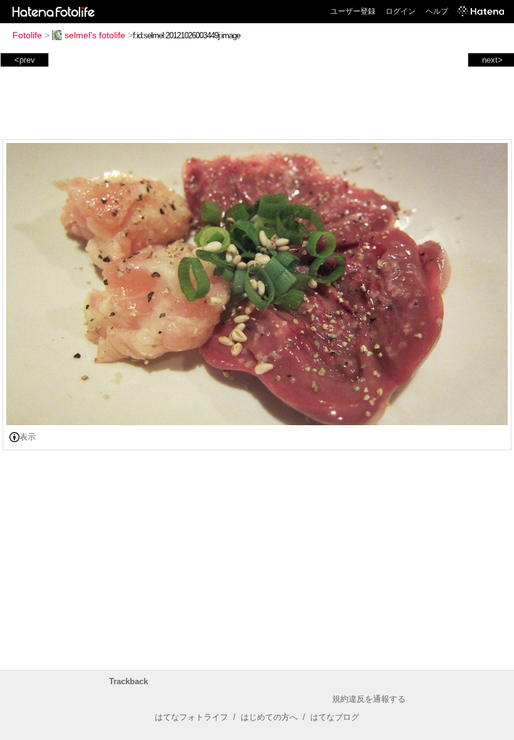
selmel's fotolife (95, 35)
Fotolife (27, 35)
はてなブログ (334, 717)
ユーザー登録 (352, 11)
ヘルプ (437, 11)
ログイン (401, 11)
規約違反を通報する (369, 699)
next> (492, 60)
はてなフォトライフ (191, 717)
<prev (24, 60)
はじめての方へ (269, 717)
